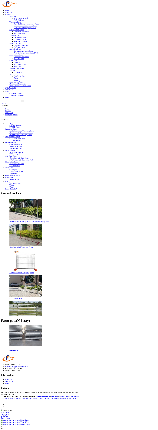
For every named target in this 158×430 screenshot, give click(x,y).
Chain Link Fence (15, 43)
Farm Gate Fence (45, 398)
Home (7, 10)
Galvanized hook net (21, 45)
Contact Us (9, 90)
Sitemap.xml (63, 396)
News (7, 91)
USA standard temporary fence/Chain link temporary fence (29, 221)
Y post (16, 80)
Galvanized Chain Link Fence (11, 398)
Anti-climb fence (15, 49)
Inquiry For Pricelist (7, 394)
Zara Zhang (5, 414)
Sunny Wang (5, 418)
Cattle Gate (13, 61)
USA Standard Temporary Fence (25, 28)
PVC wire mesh (19, 47)
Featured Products (43, 396)
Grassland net (18, 72)
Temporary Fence (15, 22)
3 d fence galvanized (21, 18)
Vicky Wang (5, 416)
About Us (8, 12)
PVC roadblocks (19, 33)
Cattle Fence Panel (20, 37)
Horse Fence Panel (20, 39)
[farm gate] (25, 346)
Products (8, 14)
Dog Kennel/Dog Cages (17, 84)
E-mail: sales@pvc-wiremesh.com (16, 366)
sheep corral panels (15, 298)
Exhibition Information (17, 95)
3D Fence (12, 16)
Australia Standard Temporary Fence (26, 24)
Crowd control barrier (16, 30)
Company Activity (15, 93)
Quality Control (10, 88)
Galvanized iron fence (21, 57)
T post (16, 78)
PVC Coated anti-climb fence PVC (26, 53)
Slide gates (17, 66)
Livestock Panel (14, 35)
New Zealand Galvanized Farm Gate (64, 398)
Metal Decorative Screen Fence (20, 86)
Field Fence (13, 70)
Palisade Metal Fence (16, 68)
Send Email (5, 412)
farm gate (13, 350)
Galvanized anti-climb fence (23, 51)
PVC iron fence (19, 59)
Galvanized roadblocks (21, 32)
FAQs (7, 97)
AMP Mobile (74, 396)
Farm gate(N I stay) (20, 64)
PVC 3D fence (19, 20)
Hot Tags (54, 396)
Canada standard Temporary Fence (25, 26)
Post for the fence (20, 76)
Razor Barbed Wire (16, 82)
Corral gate (17, 62)
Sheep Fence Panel (20, 41)
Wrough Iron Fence (16, 55)
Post (10, 74)
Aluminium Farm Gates (30, 398)
